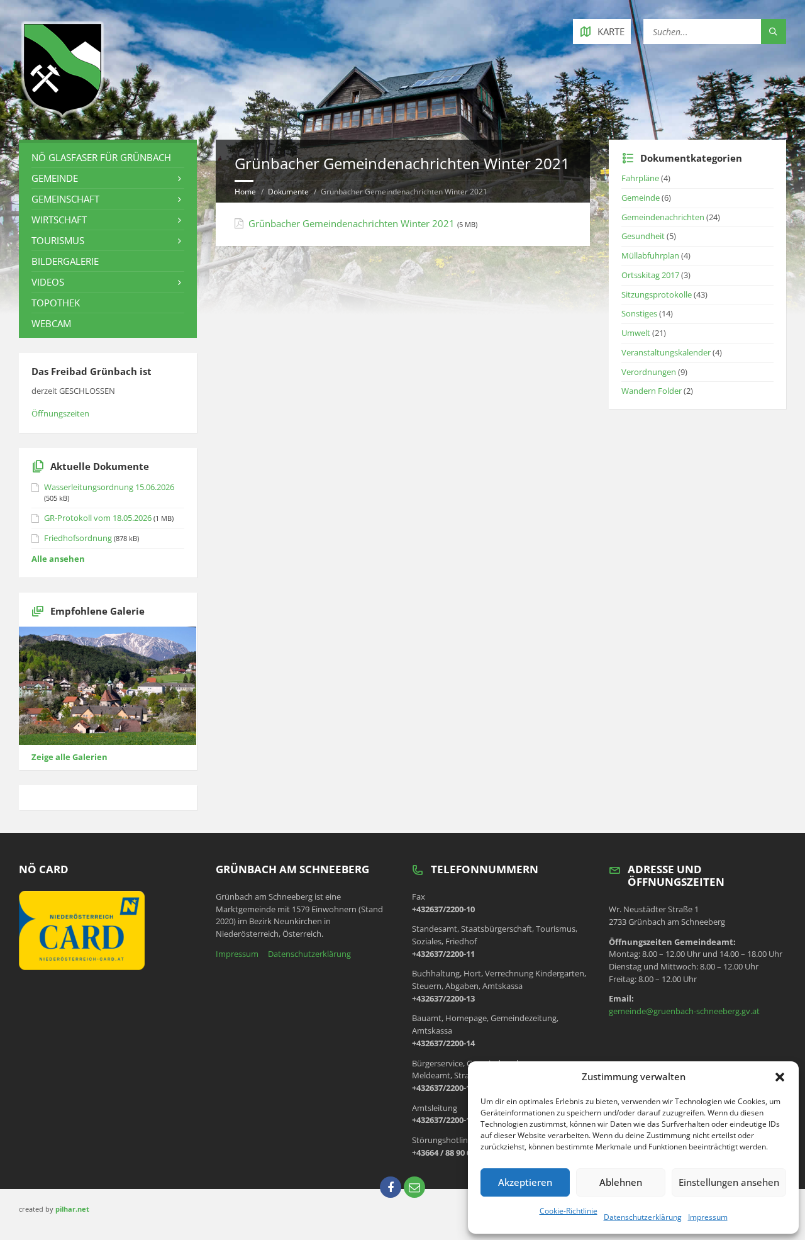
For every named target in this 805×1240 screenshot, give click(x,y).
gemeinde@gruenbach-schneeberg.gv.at (684, 1011)
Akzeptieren (525, 1182)
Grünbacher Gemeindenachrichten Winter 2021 (351, 223)
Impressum (708, 1217)
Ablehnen (620, 1182)
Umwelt (635, 332)
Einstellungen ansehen (729, 1182)
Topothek (55, 302)
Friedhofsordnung (78, 538)
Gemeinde (54, 178)
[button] (780, 1077)
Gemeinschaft (65, 199)
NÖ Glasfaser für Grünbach (101, 157)
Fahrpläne (640, 178)
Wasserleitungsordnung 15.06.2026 (109, 487)
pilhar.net (72, 1209)
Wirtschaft (59, 219)
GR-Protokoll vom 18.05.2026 (98, 517)
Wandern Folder (651, 390)
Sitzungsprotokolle (656, 294)
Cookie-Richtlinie (568, 1210)
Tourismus (57, 240)
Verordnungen (648, 371)
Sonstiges (639, 313)
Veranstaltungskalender (666, 352)
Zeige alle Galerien (69, 756)
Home (245, 191)
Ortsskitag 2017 (650, 275)
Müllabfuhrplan (650, 255)
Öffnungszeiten (60, 413)
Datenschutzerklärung (643, 1217)
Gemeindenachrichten (662, 217)
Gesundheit (643, 236)
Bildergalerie (65, 261)
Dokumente (288, 191)
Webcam (51, 323)
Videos (47, 282)
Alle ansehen (58, 558)
